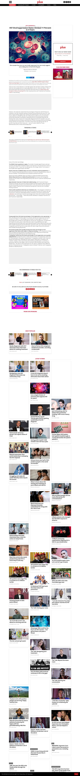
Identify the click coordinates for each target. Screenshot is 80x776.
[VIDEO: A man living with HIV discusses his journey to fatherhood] (40, 744)
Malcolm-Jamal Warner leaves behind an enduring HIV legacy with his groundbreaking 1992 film (19, 723)
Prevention (54, 558)
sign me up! (63, 61)
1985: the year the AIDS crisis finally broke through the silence (18, 767)
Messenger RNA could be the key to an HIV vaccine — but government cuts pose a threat (39, 630)
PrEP (31, 584)
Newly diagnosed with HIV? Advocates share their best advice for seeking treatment (19, 347)
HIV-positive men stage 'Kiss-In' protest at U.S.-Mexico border (18, 580)
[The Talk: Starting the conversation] (61, 673)
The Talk (11, 343)
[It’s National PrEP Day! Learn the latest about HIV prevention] (40, 579)
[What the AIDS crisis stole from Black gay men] (61, 573)
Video (54, 5)
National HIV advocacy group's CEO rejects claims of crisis (18, 434)
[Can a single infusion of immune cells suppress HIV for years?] (40, 388)
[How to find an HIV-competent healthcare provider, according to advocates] (41, 339)
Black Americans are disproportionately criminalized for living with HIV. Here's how (39, 506)
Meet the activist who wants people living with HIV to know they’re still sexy (18, 558)
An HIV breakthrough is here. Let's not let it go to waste (61, 561)
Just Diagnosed (30, 25)
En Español (41, 5)
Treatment (11, 473)
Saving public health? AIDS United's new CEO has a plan (39, 440)
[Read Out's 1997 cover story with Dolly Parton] (12, 132)
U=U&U (34, 5)
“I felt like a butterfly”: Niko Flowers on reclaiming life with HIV (60, 702)
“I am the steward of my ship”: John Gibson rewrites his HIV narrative (61, 602)
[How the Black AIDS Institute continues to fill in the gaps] (40, 664)
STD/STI (53, 432)
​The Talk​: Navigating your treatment (39, 652)
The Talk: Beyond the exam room (60, 661)
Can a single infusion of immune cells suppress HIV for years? (39, 396)
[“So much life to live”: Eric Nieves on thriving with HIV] (19, 613)
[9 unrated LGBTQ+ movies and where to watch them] (25, 132)
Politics (32, 770)
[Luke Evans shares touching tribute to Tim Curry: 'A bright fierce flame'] (12, 274)
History (11, 763)
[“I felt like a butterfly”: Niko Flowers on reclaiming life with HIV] (61, 693)
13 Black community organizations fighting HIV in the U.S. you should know (61, 540)
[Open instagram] (70, 2)
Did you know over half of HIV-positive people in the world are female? (40, 461)
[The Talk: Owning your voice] (40, 601)
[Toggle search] (64, 2)
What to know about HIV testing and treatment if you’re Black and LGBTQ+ (38, 483)
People (11, 598)
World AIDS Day (12, 576)
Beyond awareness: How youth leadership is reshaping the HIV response (19, 456)
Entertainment (33, 414)
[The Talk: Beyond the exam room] (61, 653)
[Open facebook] (66, 2)
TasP (10, 92)
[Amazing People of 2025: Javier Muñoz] (19, 593)
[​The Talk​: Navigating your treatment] (40, 644)
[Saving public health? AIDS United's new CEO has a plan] (40, 433)
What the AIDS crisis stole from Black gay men (59, 581)
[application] (63, 74)
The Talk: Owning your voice (39, 608)
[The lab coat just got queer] (19, 634)
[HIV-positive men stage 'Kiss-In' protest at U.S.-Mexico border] (19, 571)
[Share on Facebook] (32, 77)
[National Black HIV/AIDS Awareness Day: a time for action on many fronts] (19, 528)
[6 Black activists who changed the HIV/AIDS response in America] (61, 510)
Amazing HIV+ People (23, 5)
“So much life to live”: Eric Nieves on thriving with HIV (18, 621)
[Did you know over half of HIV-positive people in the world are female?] (40, 453)
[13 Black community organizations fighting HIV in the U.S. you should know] (61, 531)
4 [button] (31, 136)
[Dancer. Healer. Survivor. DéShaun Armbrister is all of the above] (19, 737)
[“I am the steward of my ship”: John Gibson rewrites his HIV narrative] (61, 593)
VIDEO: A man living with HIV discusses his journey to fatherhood (39, 752)
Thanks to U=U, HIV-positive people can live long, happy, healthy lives (18, 700)
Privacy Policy (59, 55)
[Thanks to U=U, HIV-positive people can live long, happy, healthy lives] (19, 692)
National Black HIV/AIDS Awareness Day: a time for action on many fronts (18, 537)
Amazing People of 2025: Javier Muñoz (17, 601)
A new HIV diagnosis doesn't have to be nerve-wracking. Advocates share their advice (40, 375)
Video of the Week (34, 749)
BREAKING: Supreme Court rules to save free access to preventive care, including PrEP (60, 748)
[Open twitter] (68, 2)
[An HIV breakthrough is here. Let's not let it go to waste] (61, 553)
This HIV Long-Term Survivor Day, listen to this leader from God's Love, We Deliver (61, 770)
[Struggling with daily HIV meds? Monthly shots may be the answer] (19, 469)
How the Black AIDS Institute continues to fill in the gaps (39, 672)
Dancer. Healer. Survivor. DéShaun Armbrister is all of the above (18, 745)
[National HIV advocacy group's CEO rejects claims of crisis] (19, 425)
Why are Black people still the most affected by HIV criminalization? (61, 497)
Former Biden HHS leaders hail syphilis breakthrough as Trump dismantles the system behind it (61, 437)
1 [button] (29, 136)
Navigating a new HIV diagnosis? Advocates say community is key (17, 375)
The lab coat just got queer (18, 641)
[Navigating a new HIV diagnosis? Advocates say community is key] (19, 366)
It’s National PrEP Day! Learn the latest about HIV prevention (39, 587)
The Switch (11, 618)
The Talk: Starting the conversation (58, 681)
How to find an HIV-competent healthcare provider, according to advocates (41, 347)
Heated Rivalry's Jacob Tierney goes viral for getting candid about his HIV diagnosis (40, 419)
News (10, 430)
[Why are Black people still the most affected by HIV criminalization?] (61, 488)
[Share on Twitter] (28, 77)
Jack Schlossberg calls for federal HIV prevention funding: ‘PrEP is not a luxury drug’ (60, 413)
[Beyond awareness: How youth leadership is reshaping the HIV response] (19, 447)
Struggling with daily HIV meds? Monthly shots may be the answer (18, 477)
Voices (48, 5)
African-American (13, 533)
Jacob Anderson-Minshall (31, 69)
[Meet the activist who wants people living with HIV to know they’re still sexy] (19, 550)
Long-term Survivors (56, 766)
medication (11, 194)
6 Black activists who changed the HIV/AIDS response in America (61, 518)
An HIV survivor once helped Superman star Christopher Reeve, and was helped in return (60, 725)
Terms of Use (65, 55)
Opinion (11, 452)
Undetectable (37, 282)
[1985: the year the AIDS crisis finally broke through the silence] (19, 758)
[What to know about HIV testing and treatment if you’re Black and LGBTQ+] (40, 474)
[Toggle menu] (10, 2)
